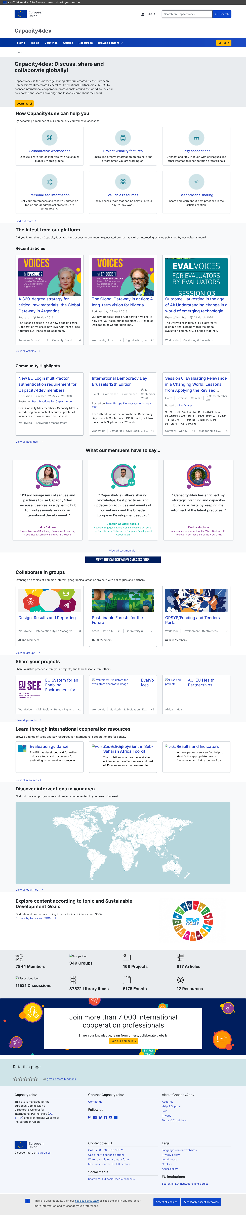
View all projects (26, 720)
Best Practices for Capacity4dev (52, 401)
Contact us (95, 1101)
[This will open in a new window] (29, 14)
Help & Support (171, 1106)
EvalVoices (186, 405)
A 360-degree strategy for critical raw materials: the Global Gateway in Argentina (49, 305)
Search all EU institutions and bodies (185, 1183)
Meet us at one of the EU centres (109, 1164)
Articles (68, 42)
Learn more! (24, 103)
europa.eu (44, 1152)
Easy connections (196, 151)
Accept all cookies (166, 1202)
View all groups (26, 653)
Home (21, 42)
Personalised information (50, 195)
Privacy (166, 1115)
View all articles (26, 351)
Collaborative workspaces (49, 151)
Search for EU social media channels (111, 1179)
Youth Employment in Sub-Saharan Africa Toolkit (128, 749)
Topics (34, 42)
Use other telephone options (106, 1154)
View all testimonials (122, 550)
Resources (85, 42)
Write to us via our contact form (108, 1159)
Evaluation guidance (49, 746)
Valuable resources (123, 195)
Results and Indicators (198, 746)
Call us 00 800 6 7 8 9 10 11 (106, 1150)
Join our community (123, 1041)
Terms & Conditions (174, 1120)
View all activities (27, 441)
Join (226, 42)
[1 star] (15, 1079)
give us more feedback (61, 1079)
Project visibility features (123, 151)
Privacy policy (171, 1154)
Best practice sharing (196, 195)
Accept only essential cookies (201, 1202)
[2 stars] (18, 1079)
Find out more (25, 221)
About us (167, 1101)
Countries (51, 42)
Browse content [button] (108, 42)
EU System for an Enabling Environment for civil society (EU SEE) (61, 690)
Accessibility (170, 1168)
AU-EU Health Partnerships (201, 682)
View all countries (27, 889)
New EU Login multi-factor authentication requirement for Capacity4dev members (47, 384)
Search (224, 14)
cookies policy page (87, 1200)
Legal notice (169, 1159)
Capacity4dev (33, 30)
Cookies (167, 1164)
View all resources (27, 780)
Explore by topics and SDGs (34, 918)
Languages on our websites (179, 1150)
